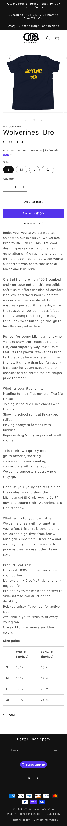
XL (48, 169)
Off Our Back (31, 808)
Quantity (9, 178)
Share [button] (11, 715)
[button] (8, 38)
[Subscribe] (55, 750)
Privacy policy (52, 813)
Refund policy (21, 819)
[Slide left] (25, 119)
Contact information (46, 819)
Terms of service (30, 813)
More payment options (33, 223)
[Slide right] (42, 119)
